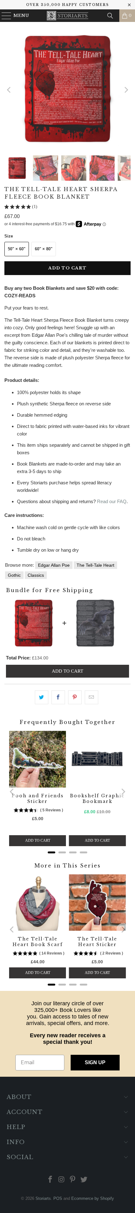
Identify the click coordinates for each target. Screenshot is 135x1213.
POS (57, 1198)
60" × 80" (43, 249)
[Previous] (9, 90)
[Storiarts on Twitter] (84, 1180)
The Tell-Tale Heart (95, 565)
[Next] (126, 90)
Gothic (14, 575)
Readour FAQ (112, 501)
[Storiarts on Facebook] (50, 1180)
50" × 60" (16, 249)
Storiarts (43, 1198)
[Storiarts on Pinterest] (73, 1180)
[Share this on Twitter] (41, 697)
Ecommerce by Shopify (92, 1198)
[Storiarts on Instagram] (61, 1180)
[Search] (110, 15)
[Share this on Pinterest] (75, 697)
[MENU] (3, 15)
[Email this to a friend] (91, 697)
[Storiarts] (67, 15)
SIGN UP (95, 1062)
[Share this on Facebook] (58, 697)
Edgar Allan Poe (54, 565)
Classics (36, 575)
